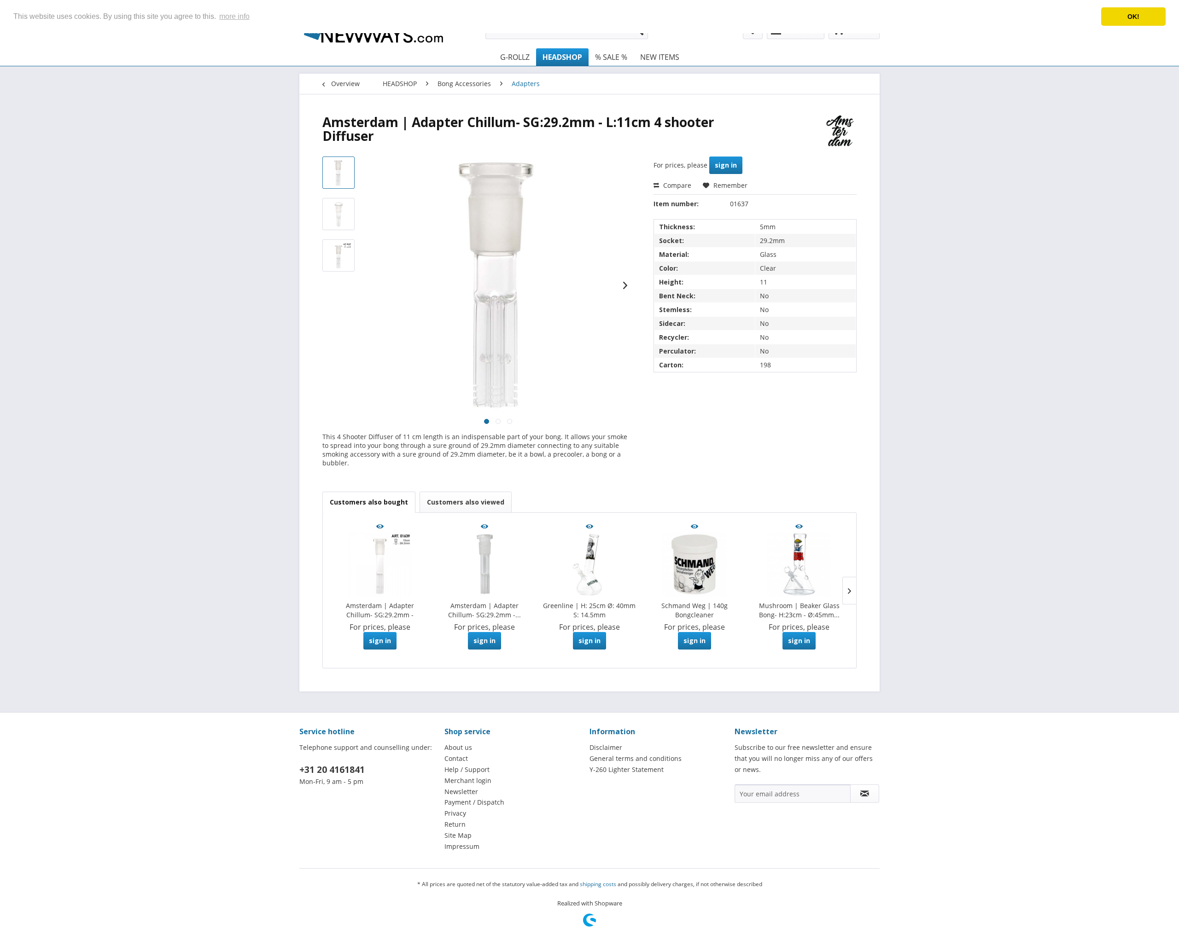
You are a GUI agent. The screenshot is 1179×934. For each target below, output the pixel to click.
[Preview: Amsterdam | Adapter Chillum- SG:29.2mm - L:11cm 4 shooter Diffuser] (338, 173)
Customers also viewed (465, 502)
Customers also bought (369, 502)
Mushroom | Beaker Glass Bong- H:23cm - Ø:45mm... (799, 610)
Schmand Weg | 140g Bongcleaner (694, 610)
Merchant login (467, 780)
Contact (456, 758)
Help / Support (467, 769)
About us (458, 747)
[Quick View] (380, 527)
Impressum (461, 846)
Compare (676, 185)
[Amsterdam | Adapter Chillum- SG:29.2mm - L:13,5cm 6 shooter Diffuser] (485, 564)
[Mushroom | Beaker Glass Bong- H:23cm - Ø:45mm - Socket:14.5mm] (799, 564)
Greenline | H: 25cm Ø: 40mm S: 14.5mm (589, 610)
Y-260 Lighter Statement (627, 769)
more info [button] (234, 16)
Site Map (458, 835)
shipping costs (598, 884)
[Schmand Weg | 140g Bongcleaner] (694, 564)
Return (455, 824)
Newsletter (461, 791)
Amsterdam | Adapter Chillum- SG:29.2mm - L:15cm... (380, 610)
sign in (726, 165)
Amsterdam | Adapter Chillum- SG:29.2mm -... (484, 610)
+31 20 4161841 (332, 770)
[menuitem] (515, 57)
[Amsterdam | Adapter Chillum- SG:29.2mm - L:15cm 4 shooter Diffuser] (380, 564)
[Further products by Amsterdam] (840, 131)
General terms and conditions (636, 758)
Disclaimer (606, 747)
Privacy (455, 813)
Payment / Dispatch (474, 802)
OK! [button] (1133, 16)
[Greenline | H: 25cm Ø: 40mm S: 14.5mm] (589, 564)
